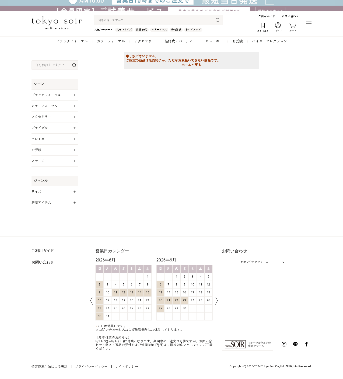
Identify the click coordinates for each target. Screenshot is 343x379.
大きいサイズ (124, 29)
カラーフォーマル (111, 41)
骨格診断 (176, 29)
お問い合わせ (290, 16)
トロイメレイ (193, 29)
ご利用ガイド (266, 16)
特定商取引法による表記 (49, 367)
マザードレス (159, 29)
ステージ (38, 161)
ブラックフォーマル (72, 41)
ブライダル (40, 128)
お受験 (237, 41)
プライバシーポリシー (91, 367)
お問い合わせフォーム (255, 262)
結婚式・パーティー (180, 41)
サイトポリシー (126, 367)
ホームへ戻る (191, 65)
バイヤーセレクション (269, 41)
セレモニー (214, 41)
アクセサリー (144, 41)
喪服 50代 (141, 29)
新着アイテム (41, 203)
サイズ (36, 192)
